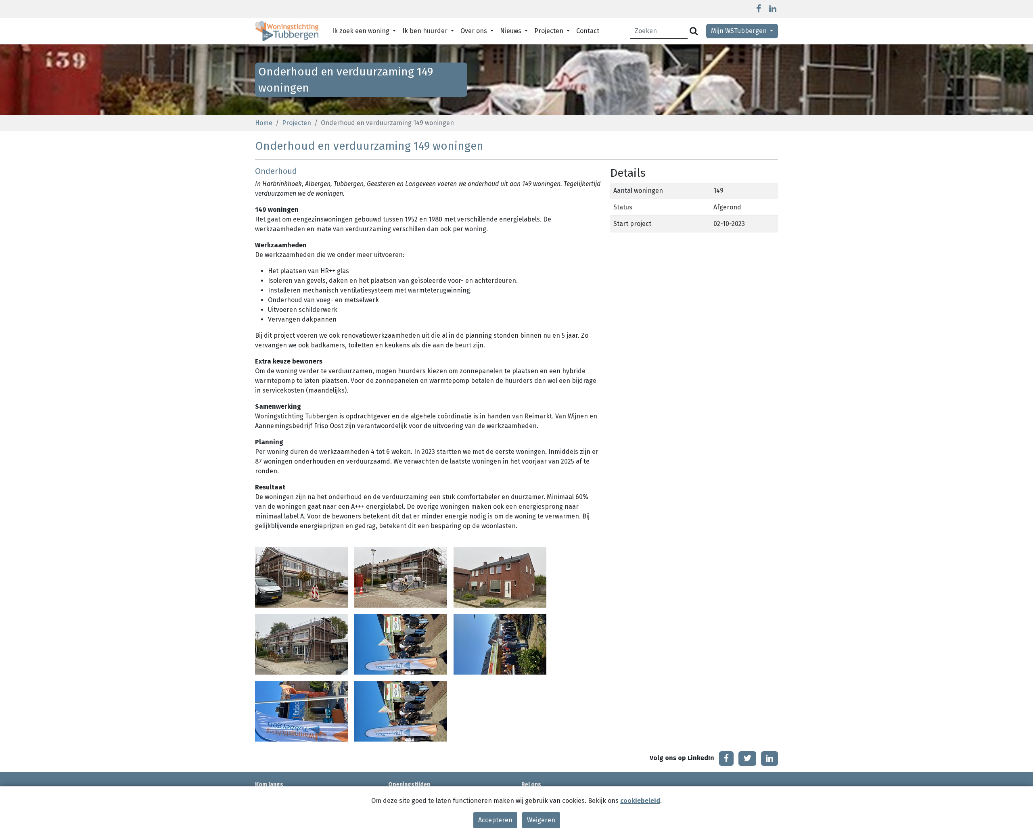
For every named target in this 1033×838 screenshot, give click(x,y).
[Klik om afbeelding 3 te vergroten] (500, 577)
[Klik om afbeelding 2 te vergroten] (400, 577)
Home (263, 123)
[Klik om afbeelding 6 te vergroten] (500, 644)
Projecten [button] (549, 31)
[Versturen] (694, 31)
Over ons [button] (474, 31)
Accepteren (495, 820)
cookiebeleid (640, 801)
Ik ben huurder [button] (425, 31)
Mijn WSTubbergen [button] (739, 31)
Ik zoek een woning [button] (361, 31)
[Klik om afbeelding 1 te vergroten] (301, 577)
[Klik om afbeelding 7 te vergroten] (301, 711)
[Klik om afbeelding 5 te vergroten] (400, 644)
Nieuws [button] (511, 31)
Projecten (296, 123)
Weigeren (541, 820)
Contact (587, 31)
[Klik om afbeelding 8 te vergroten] (400, 711)
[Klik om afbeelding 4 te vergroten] (301, 644)
